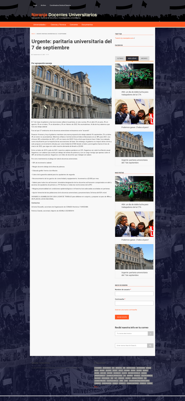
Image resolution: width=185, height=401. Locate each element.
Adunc (133, 370)
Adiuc (96, 370)
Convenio (74, 25)
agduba (109, 373)
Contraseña (120, 299)
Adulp (121, 370)
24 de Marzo (107, 368)
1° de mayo (98, 368)
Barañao (130, 375)
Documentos (87, 25)
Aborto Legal (131, 368)
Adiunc (102, 370)
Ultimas (120, 58)
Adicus (148, 368)
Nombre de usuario (123, 290)
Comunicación (106, 383)
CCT (116, 378)
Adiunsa (108, 370)
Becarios (137, 375)
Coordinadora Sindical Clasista (60, 5)
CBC (112, 378)
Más (95, 387)
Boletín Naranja (147, 375)
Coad (126, 380)
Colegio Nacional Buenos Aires (139, 380)
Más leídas (133, 58)
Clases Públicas (100, 380)
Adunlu (145, 370)
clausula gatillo (112, 380)
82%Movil (119, 368)
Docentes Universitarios (64, 14)
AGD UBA (103, 373)
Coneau (149, 383)
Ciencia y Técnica (58, 25)
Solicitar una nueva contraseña (126, 310)
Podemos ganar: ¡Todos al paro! (135, 127)
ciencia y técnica (137, 378)
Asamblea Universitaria (114, 375)
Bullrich (97, 378)
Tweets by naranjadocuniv (125, 38)
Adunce (139, 370)
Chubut (128, 378)
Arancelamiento (100, 375)
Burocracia (105, 378)
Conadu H (122, 383)
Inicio (35, 5)
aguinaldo (117, 373)
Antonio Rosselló (134, 373)
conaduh (143, 383)
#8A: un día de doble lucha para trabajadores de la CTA (135, 93)
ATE (125, 375)
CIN (145, 378)
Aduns (97, 373)
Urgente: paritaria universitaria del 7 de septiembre (135, 161)
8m (124, 368)
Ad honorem (141, 368)
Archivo (43, 5)
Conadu (115, 383)
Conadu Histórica (132, 383)
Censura (121, 378)
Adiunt (115, 370)
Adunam (126, 370)
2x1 (113, 368)
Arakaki (144, 373)
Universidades (39, 25)
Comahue (98, 383)
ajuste (124, 373)
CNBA (121, 380)
